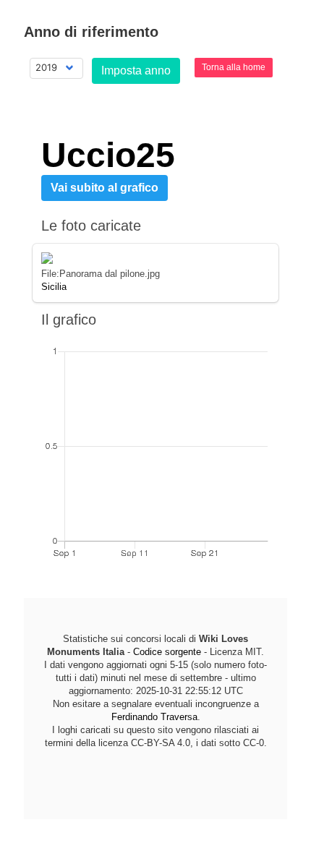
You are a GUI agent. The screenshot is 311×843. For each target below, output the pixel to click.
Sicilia (54, 286)
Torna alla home (233, 67)
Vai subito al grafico (104, 187)
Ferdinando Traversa (154, 716)
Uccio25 (108, 155)
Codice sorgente (167, 651)
